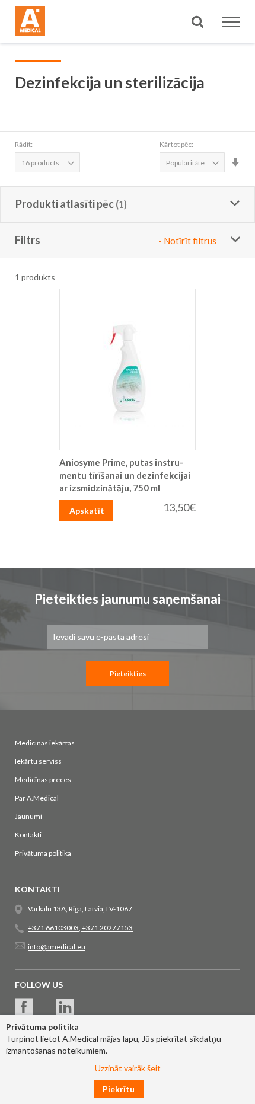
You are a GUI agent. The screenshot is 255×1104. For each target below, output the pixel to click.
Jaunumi (28, 816)
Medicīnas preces (43, 779)
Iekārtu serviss (38, 761)
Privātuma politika (43, 853)
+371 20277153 (107, 927)
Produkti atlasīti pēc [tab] (64, 203)
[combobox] (127, 64)
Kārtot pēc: (176, 144)
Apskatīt (86, 510)
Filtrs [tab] (115, 240)
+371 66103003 (53, 927)
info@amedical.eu (56, 946)
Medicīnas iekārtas (45, 742)
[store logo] (30, 22)
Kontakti (28, 834)
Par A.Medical (37, 797)
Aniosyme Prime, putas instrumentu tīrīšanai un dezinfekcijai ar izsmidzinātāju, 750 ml (124, 475)
